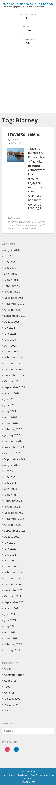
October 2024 (12, 381)
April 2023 (10, 489)
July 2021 (9, 614)
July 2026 (9, 256)
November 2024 (14, 375)
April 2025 (10, 345)
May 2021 (10, 626)
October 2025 (12, 309)
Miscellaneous (13, 698)
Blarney (27, 221)
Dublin (41, 221)
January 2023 (12, 506)
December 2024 (14, 369)
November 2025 (14, 303)
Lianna (14, 139)
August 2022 (12, 536)
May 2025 (10, 339)
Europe (11, 225)
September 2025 (14, 315)
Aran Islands (16, 221)
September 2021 (14, 602)
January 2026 (12, 291)
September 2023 (14, 459)
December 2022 (14, 512)
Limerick (25, 228)
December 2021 (14, 584)
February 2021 (13, 644)
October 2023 (12, 453)
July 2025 (9, 327)
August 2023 (12, 465)
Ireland (11, 228)
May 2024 (10, 411)
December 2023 (14, 441)
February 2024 (13, 429)
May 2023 (10, 483)
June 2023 (10, 477)
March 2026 (11, 280)
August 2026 (12, 250)
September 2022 (14, 530)
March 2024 (11, 423)
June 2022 (10, 548)
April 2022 (10, 560)
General (9, 692)
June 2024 (10, 405)
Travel (34, 228)
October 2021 (12, 596)
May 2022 (10, 554)
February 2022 (13, 572)
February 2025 (13, 357)
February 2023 (13, 500)
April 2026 (10, 274)
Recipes (9, 710)
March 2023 (11, 495)
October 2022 (12, 524)
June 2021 (10, 620)
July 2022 (9, 542)
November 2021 (14, 590)
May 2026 (10, 268)
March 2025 (11, 351)
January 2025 (12, 363)
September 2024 (14, 387)
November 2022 (14, 518)
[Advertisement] (28, 83)
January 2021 (12, 650)
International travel (34, 225)
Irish (18, 228)
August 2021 (12, 608)
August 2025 (12, 321)
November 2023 (14, 447)
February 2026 (13, 285)
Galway (19, 225)
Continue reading (34, 206)
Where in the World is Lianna (28, 3)
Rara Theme (36, 775)
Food (7, 686)
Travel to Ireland (23, 134)
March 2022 (11, 566)
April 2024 (10, 417)
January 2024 (12, 435)
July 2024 (9, 399)
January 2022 (12, 578)
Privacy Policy (28, 781)
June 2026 (10, 262)
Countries (15, 218)
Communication (14, 674)
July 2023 (9, 471)
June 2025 (10, 333)
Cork (34, 221)
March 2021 (11, 638)
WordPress (28, 778)
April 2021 (10, 632)
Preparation (11, 704)
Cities (7, 668)
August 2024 (12, 393)
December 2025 (14, 297)
